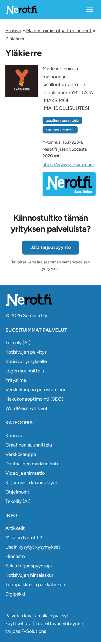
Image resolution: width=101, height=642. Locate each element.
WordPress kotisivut (26, 408)
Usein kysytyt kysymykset (32, 547)
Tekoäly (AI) (17, 343)
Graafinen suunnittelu (28, 445)
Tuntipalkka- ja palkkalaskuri (35, 584)
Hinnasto (15, 556)
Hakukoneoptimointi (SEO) (34, 399)
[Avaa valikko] (90, 10)
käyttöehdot (18, 623)
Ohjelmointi (17, 492)
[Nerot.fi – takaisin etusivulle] (21, 9)
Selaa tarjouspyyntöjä (28, 566)
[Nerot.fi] (50, 300)
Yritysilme (15, 380)
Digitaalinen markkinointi (31, 464)
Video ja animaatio (25, 473)
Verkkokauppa (20, 454)
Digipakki (15, 594)
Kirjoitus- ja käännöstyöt (31, 482)
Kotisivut (14, 435)
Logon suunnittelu (24, 371)
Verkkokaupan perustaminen (36, 390)
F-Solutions (33, 631)
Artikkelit (15, 528)
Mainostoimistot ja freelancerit (59, 31)
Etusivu (13, 31)
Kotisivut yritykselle (26, 361)
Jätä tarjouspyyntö (50, 247)
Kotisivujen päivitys (26, 352)
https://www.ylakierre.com (68, 164)
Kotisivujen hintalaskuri (29, 575)
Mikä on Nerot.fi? (23, 538)
